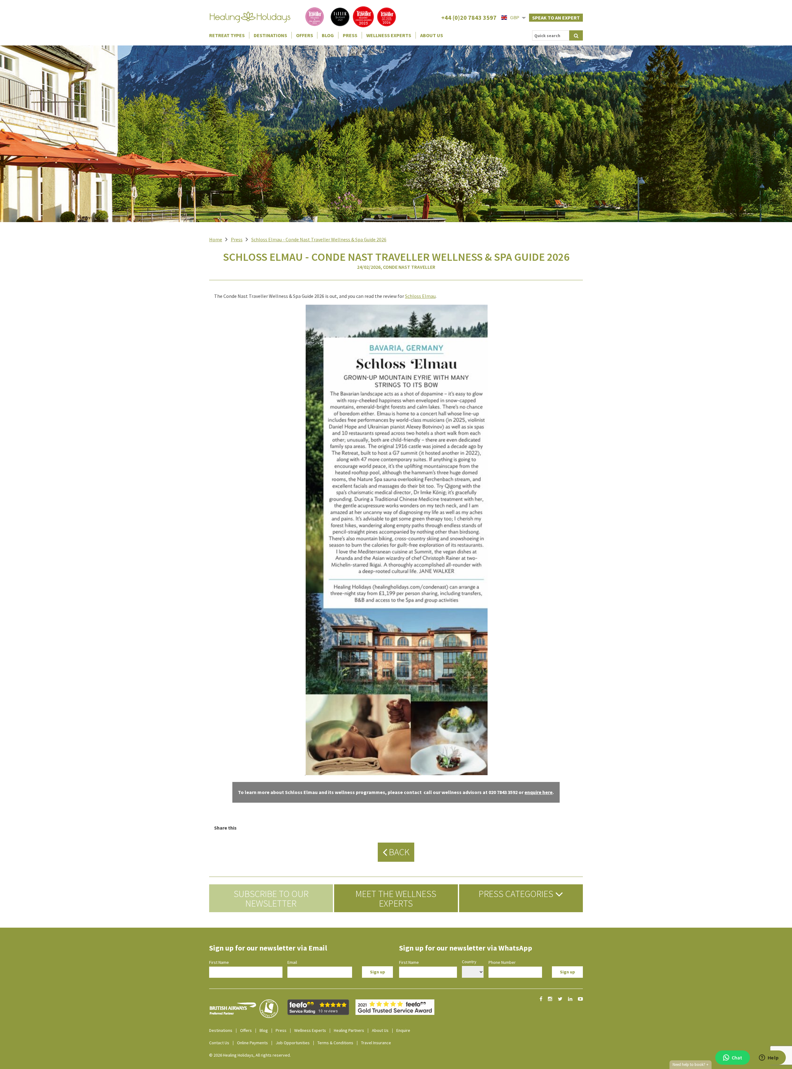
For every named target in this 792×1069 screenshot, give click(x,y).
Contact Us (219, 1042)
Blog (328, 35)
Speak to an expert (556, 18)
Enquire (403, 1030)
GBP (514, 17)
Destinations (270, 35)
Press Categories (517, 893)
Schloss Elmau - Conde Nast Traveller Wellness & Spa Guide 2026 (318, 239)
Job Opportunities (293, 1042)
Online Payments (252, 1042)
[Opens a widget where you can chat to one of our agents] (769, 1058)
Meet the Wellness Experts (395, 898)
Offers (304, 35)
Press (350, 35)
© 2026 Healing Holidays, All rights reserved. (250, 1055)
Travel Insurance (376, 1042)
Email (292, 962)
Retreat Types (227, 35)
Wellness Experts (388, 35)
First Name (219, 962)
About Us (431, 35)
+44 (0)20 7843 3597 (469, 17)
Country (469, 961)
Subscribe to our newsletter (271, 898)
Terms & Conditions (335, 1042)
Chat (737, 1057)
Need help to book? (690, 1064)
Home (215, 239)
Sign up (377, 972)
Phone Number (502, 962)
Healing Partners (349, 1030)
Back (398, 852)
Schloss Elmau (420, 296)
